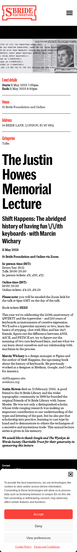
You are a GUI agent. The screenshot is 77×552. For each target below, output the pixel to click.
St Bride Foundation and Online (23, 107)
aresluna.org (10, 382)
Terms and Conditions (47, 546)
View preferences (38, 538)
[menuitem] (38, 465)
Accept (38, 514)
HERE (23, 307)
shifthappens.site (13, 378)
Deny (38, 526)
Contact (6, 465)
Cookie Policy (23, 546)
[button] (70, 474)
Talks (5, 143)
